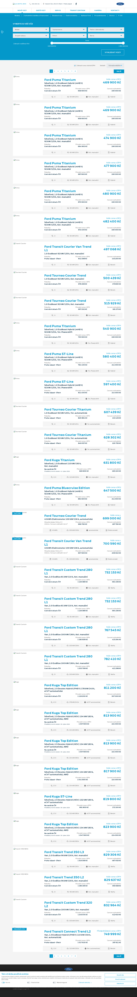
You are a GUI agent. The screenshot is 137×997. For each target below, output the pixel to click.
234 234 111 (36, 4)
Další (119, 71)
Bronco (112, 16)
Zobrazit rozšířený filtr (21, 44)
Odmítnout (120, 983)
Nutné (8, 982)
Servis (58, 10)
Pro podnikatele (100, 16)
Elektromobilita (71, 16)
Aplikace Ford (86, 16)
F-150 (120, 16)
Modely (17, 16)
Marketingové (62, 982)
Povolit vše (120, 975)
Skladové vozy (57, 16)
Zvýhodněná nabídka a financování (36, 16)
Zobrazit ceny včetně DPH (86, 66)
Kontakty (115, 10)
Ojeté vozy (41, 10)
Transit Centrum (77, 10)
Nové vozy (22, 10)
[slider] (51, 43)
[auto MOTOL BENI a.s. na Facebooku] (77, 4)
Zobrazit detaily (84, 982)
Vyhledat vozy (113, 52)
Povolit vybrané (120, 979)
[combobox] (31, 29)
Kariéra (97, 10)
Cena (87, 40)
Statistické (35, 982)
